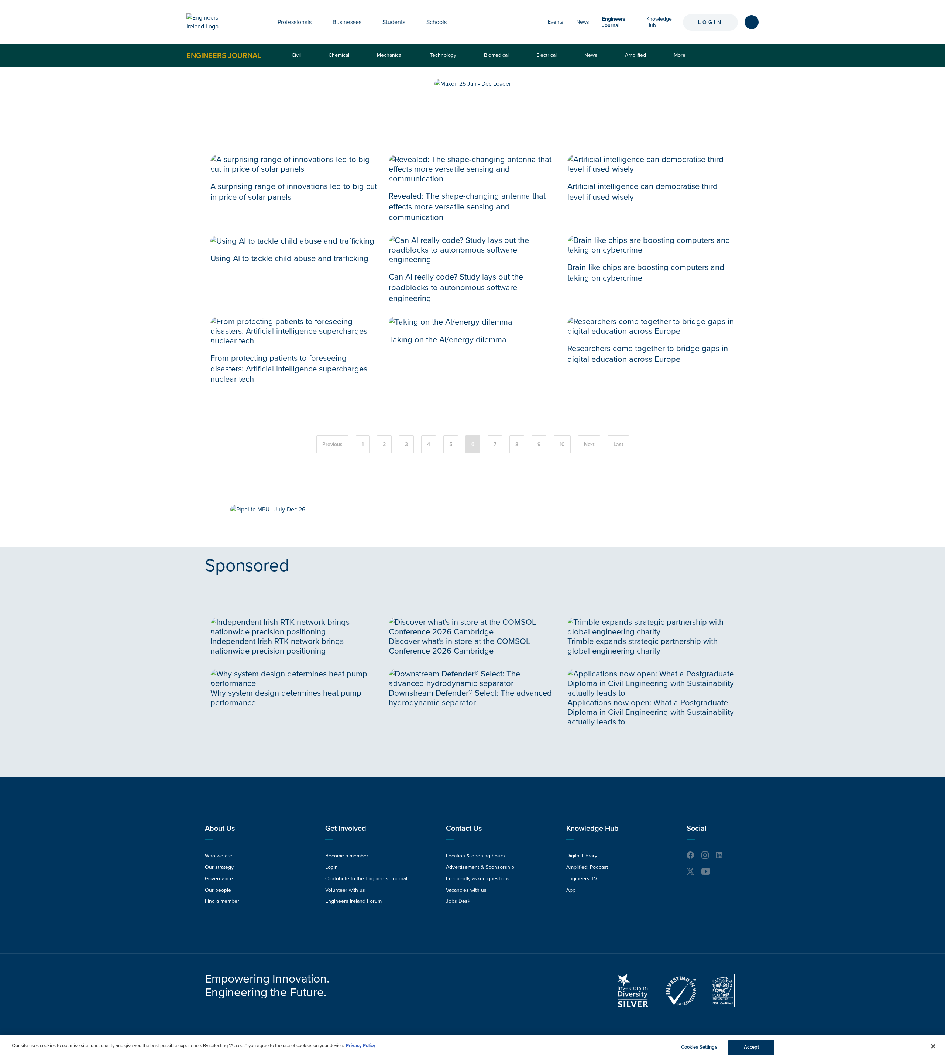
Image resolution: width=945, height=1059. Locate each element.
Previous (332, 444)
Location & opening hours (475, 856)
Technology (443, 55)
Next (589, 444)
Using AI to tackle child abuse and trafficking (289, 258)
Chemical (339, 55)
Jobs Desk (458, 901)
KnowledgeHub (659, 22)
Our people (218, 890)
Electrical (546, 55)
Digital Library (581, 856)
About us (220, 828)
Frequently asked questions (478, 878)
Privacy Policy (360, 1046)
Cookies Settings (699, 1047)
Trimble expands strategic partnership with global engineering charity (642, 646)
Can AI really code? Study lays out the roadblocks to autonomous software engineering (456, 287)
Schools (436, 22)
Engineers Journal (223, 55)
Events (555, 22)
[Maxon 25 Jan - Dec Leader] (472, 83)
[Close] (933, 1046)
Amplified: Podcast (587, 867)
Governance (219, 878)
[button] (317, 22)
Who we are (218, 856)
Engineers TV (581, 878)
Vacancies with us (466, 890)
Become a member (346, 856)
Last (618, 444)
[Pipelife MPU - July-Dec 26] (267, 509)
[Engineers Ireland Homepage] (210, 22)
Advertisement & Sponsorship (480, 867)
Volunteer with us (345, 890)
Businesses (347, 22)
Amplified (635, 55)
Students (393, 22)
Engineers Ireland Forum (353, 901)
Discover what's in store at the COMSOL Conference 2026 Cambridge (459, 646)
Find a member (222, 901)
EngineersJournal (613, 22)
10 (562, 444)
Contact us (464, 828)
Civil (296, 55)
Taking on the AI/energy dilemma (447, 340)
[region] (472, 1047)
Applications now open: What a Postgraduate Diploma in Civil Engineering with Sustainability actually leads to (650, 712)
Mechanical (389, 55)
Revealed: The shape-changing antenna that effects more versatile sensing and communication (467, 206)
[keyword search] (752, 22)
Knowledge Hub (592, 828)
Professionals (295, 22)
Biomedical (496, 55)
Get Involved (345, 828)
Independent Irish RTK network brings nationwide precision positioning (277, 646)
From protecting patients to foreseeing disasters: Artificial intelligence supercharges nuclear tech (288, 368)
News (582, 22)
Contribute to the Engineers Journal (366, 878)
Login (710, 22)
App (570, 890)
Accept (751, 1047)
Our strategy (219, 867)
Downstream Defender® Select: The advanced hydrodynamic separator (470, 697)
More (681, 59)
